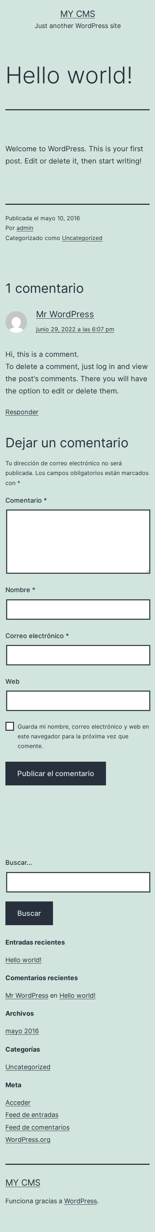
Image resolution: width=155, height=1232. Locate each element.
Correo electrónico (37, 636)
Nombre (20, 590)
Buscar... (18, 862)
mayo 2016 (22, 1031)
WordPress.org (27, 1139)
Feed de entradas (31, 1114)
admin (25, 227)
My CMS (77, 14)
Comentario (26, 500)
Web (12, 681)
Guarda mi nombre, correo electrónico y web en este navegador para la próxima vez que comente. (83, 736)
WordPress (80, 1201)
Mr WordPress (65, 314)
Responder (22, 412)
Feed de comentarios (37, 1127)
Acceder (18, 1102)
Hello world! (23, 960)
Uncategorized (82, 237)
